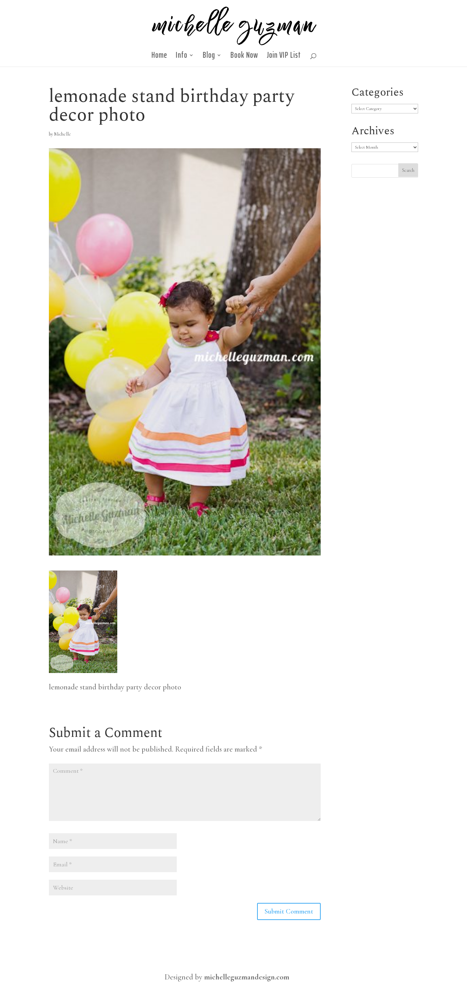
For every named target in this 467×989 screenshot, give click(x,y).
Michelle (62, 134)
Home (159, 57)
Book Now (244, 57)
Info (181, 57)
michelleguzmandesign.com (246, 977)
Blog (209, 57)
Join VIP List (284, 57)
